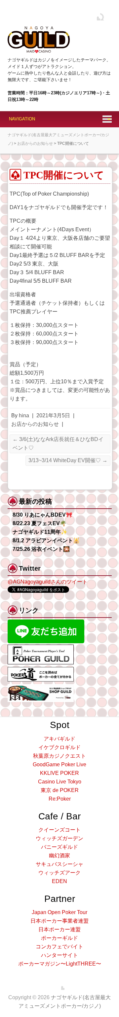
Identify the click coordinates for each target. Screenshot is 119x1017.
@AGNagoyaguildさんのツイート (48, 582)
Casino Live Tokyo (59, 781)
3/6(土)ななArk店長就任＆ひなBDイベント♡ (58, 443)
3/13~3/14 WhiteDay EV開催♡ (67, 460)
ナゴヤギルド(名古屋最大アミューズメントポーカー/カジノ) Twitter (95, 15)
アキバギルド (59, 739)
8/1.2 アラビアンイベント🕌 (46, 540)
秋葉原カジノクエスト (59, 756)
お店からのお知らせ (35, 424)
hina (24, 415)
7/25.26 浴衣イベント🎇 (41, 549)
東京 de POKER (60, 790)
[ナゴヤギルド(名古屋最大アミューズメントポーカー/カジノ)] (39, 38)
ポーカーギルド (59, 938)
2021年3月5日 (53, 415)
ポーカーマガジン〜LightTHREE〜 (59, 964)
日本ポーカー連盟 (59, 929)
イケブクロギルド (59, 747)
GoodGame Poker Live (59, 764)
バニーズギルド (59, 847)
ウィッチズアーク (59, 872)
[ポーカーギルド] (41, 647)
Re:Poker (60, 799)
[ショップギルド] (41, 687)
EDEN (59, 881)
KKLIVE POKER (59, 773)
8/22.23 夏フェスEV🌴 (39, 523)
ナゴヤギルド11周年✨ (40, 532)
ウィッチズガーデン (59, 838)
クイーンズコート (59, 830)
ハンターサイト (59, 955)
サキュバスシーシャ (59, 864)
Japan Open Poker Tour (59, 912)
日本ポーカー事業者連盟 (59, 921)
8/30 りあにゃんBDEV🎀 (42, 515)
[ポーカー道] (41, 670)
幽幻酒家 (59, 855)
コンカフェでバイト (59, 946)
